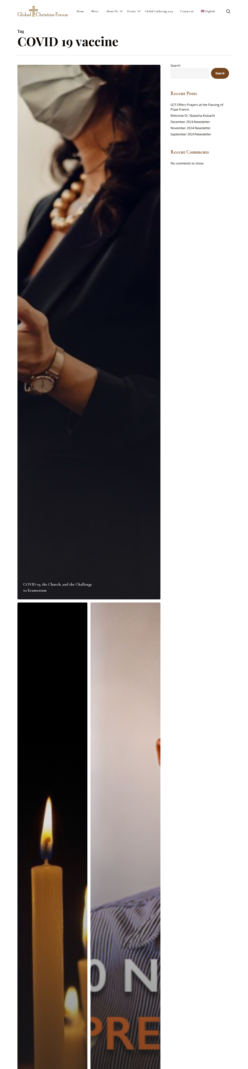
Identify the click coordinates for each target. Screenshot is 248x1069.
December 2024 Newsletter (190, 122)
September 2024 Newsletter (190, 134)
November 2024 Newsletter (190, 128)
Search (175, 65)
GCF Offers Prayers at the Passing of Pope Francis (196, 107)
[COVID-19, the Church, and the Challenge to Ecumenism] (88, 332)
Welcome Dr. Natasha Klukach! (192, 115)
